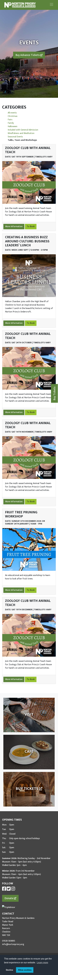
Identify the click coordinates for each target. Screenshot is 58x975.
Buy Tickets (54, 393)
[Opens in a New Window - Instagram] (13, 890)
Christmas (12, 116)
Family (11, 123)
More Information (14, 226)
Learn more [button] (42, 962)
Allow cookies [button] (25, 970)
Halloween (12, 126)
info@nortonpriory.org (13, 944)
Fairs (10, 120)
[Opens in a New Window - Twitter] (9, 890)
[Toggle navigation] (51, 4)
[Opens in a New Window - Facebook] (4, 890)
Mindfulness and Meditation (21, 133)
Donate (9, 898)
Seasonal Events (15, 137)
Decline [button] (9, 970)
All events (12, 113)
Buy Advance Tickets (27, 55)
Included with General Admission (23, 130)
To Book (31, 226)
